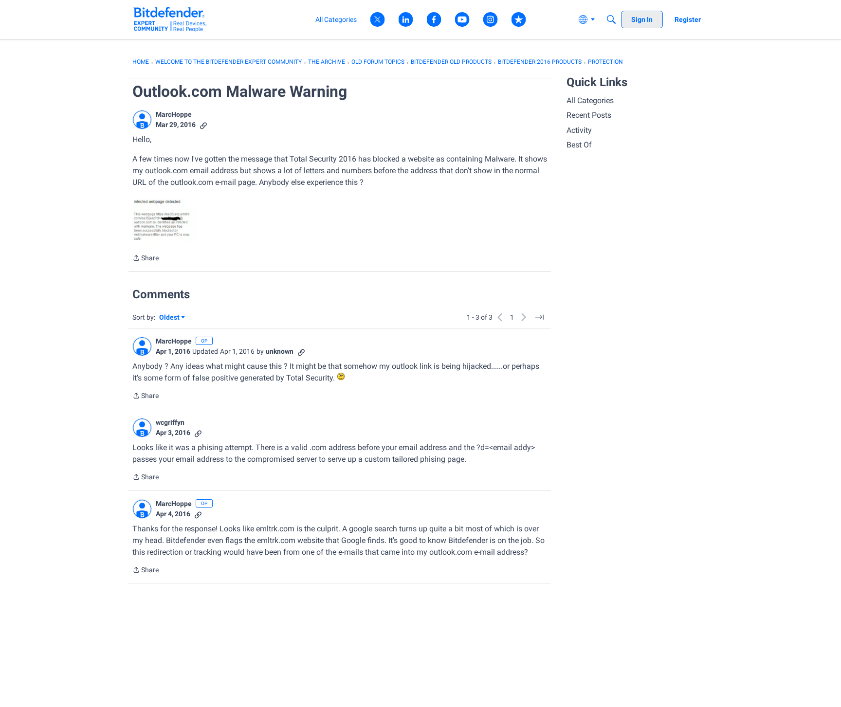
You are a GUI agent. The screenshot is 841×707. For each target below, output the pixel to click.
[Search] (611, 19)
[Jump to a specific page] (539, 317)
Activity (579, 130)
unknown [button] (279, 351)
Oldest (170, 318)
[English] (170, 19)
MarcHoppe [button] (174, 114)
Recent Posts (589, 115)
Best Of (579, 144)
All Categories (590, 100)
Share (145, 259)
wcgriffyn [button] (170, 422)
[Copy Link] (203, 125)
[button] (142, 119)
